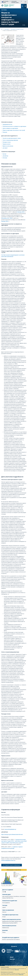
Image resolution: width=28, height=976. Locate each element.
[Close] (26, 967)
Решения (5, 132)
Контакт (4, 154)
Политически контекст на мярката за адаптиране (14, 126)
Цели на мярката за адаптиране (10, 128)
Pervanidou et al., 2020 (7, 218)
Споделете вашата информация (12, 865)
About (11, 957)
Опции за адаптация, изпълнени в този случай (14, 130)
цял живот (5, 148)
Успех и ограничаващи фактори (10, 140)
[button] (14, 870)
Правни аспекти (6, 144)
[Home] (2, 29)
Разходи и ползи (6, 142)
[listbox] (6, 2)
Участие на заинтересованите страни (12, 138)
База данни (7, 29)
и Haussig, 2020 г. (21, 212)
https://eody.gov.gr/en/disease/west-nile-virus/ (12, 834)
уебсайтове (5, 156)
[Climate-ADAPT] (10, 5)
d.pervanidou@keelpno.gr (10, 829)
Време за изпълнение (8, 146)
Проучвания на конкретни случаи (17, 29)
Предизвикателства (7, 124)
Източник (5, 157)
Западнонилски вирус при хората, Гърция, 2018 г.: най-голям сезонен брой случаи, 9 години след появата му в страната (14, 841)
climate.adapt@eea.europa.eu (8, 860)
